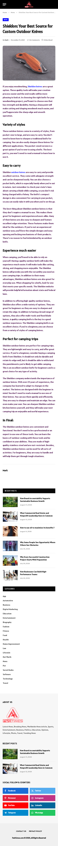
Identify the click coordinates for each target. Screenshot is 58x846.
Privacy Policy (35, 831)
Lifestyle (6, 652)
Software (7, 674)
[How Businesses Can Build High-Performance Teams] (10, 575)
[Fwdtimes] (29, 4)
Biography (7, 622)
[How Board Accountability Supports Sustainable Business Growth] (10, 502)
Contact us (21, 831)
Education (7, 613)
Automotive (8, 600)
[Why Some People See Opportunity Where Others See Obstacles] (10, 546)
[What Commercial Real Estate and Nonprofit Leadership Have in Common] (10, 516)
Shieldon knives (35, 86)
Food (5, 635)
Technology (8, 678)
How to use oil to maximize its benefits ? (37, 527)
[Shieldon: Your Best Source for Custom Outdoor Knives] (29, 63)
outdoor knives (18, 172)
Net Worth (7, 657)
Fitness (6, 631)
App (4, 596)
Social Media (8, 670)
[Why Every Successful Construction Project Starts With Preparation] (10, 560)
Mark (6, 40)
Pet (4, 665)
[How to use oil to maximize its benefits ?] (10, 531)
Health (6, 639)
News (6, 20)
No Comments (34, 40)
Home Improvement (11, 644)
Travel (5, 683)
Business (6, 605)
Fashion (6, 626)
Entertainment (9, 618)
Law (4, 648)
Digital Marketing (10, 609)
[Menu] (4, 4)
